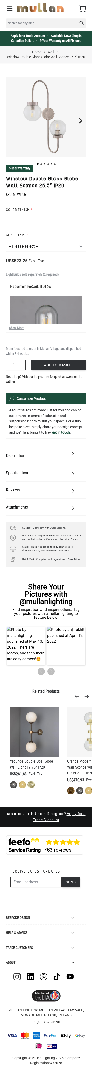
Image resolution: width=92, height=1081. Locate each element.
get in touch (61, 432)
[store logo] (40, 7)
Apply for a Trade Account (28, 36)
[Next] (88, 696)
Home (36, 52)
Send (71, 882)
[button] (38, 164)
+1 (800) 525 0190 (46, 1022)
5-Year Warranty (19, 168)
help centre (41, 377)
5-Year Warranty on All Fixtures (60, 41)
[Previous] (78, 696)
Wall (50, 52)
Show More (16, 328)
